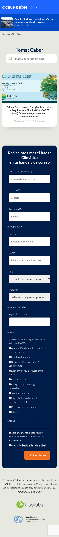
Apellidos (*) (15, 209)
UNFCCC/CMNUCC (29, 491)
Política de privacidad (34, 445)
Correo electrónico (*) (20, 171)
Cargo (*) (13, 252)
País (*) (12, 271)
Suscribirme (39, 455)
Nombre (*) (15, 190)
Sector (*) (14, 289)
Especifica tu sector (19, 314)
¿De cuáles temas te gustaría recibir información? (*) (27, 341)
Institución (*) (16, 234)
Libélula (7, 483)
